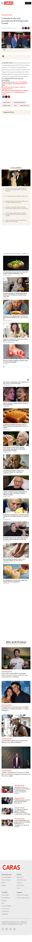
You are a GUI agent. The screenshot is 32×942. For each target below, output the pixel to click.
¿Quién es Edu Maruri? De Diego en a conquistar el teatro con (16, 774)
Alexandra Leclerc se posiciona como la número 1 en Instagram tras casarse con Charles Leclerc (22, 790)
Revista (28, 3)
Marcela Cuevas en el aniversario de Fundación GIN (13, 88)
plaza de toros (24, 105)
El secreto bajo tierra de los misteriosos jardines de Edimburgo (15, 221)
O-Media (4, 892)
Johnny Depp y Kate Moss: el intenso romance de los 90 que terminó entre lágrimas (15, 214)
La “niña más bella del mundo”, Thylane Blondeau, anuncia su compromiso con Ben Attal (22, 812)
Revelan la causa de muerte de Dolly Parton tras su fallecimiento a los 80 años (16, 207)
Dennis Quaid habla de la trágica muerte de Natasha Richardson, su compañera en (22, 823)
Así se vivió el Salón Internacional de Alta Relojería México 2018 (14, 83)
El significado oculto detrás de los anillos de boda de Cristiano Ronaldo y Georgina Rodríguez (15, 708)
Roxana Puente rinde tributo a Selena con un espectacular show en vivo (16, 202)
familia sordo (6, 105)
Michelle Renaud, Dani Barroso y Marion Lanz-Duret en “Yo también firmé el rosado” (15, 92)
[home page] (8, 3)
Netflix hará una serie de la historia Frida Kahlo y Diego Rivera (22, 801)
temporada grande (19, 102)
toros (15, 105)
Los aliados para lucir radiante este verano (16, 196)
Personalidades (7, 15)
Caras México (7, 102)
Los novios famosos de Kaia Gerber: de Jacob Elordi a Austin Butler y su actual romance (15, 190)
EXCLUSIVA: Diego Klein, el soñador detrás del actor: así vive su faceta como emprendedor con (15, 675)
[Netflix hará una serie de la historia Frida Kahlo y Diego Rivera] (7, 800)
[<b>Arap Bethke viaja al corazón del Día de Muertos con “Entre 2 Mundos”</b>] (16, 726)
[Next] (28, 39)
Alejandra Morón (14, 28)
